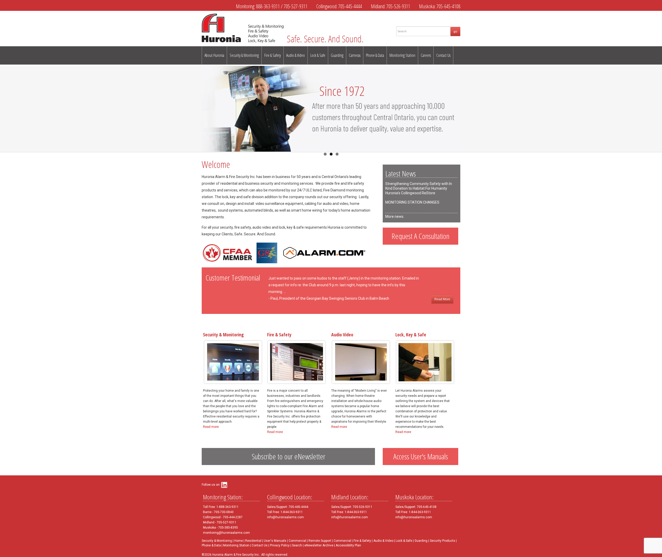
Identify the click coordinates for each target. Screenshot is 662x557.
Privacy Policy (280, 545)
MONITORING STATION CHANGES (412, 202)
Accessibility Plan (348, 545)
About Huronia (214, 55)
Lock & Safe (317, 55)
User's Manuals (275, 541)
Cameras (354, 55)
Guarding (337, 55)
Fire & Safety (272, 55)
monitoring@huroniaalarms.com (226, 533)
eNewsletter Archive (318, 545)
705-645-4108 (448, 6)
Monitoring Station (402, 55)
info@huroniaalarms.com (285, 517)
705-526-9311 (398, 6)
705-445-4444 (350, 6)
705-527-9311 (295, 6)
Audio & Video (295, 55)
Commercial (297, 541)
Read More (442, 299)
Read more (211, 427)
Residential (253, 541)
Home (238, 541)
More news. (394, 216)
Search (297, 545)
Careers (426, 55)
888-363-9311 (268, 6)
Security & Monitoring (244, 55)
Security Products (442, 541)
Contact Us (443, 55)
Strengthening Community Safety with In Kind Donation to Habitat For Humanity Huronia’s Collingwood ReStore (418, 188)
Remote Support (320, 541)
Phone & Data (375, 55)
